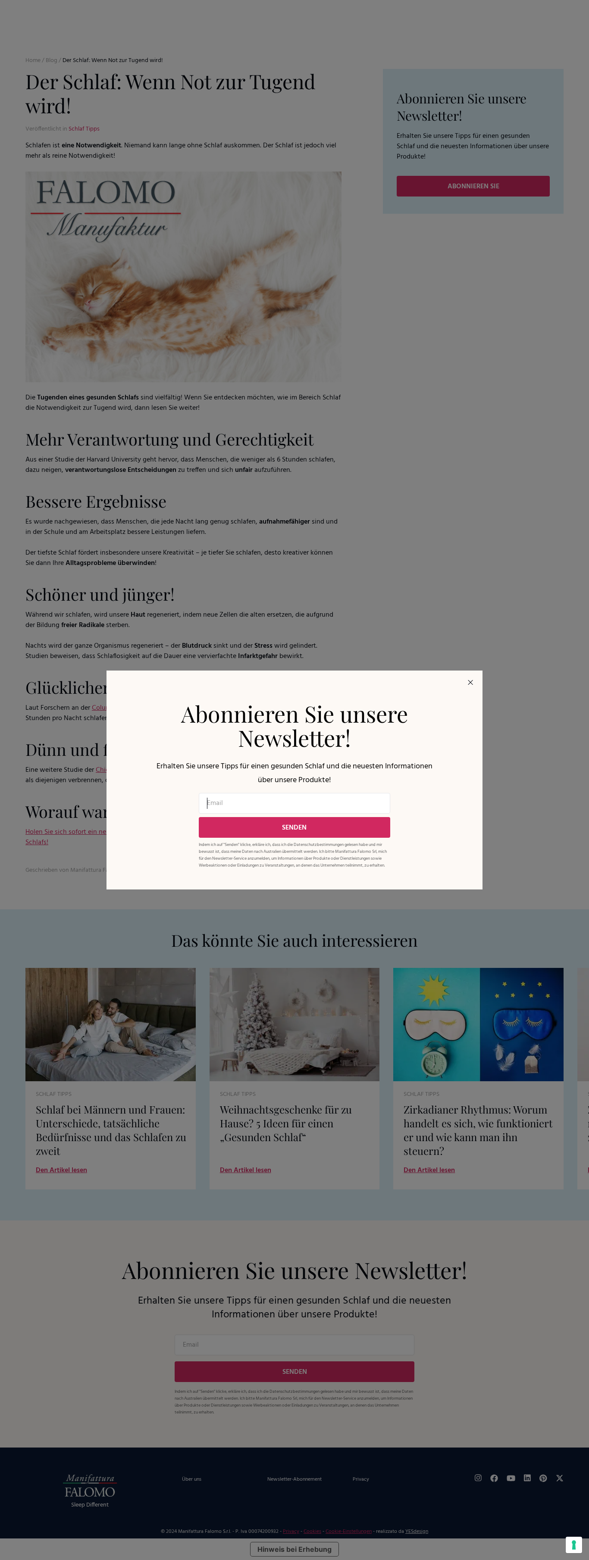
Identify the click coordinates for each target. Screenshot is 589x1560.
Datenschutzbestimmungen (319, 844)
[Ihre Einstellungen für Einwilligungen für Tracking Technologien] (574, 1545)
